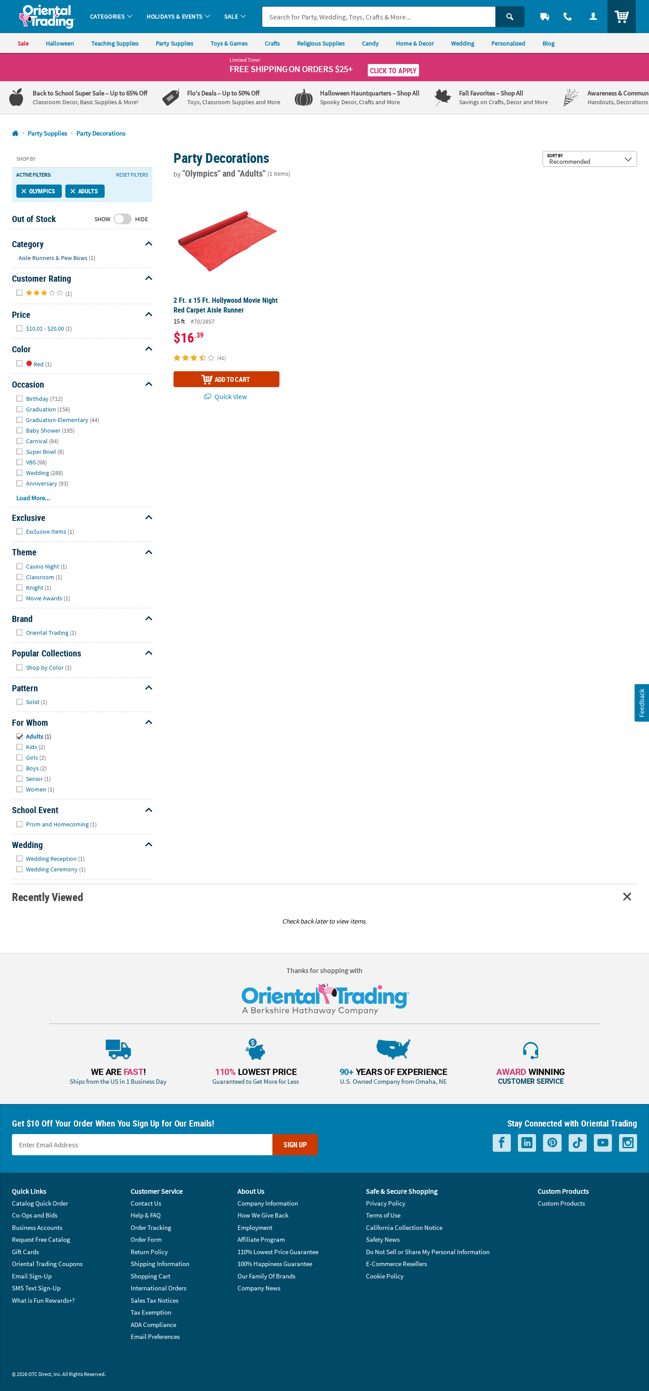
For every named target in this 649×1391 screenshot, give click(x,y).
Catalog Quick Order (40, 1203)
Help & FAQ (146, 1215)
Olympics (42, 191)
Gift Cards (25, 1252)
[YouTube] (603, 1143)
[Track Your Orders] (544, 16)
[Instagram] (628, 1143)
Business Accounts (37, 1227)
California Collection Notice (404, 1227)
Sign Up (295, 1145)
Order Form (146, 1239)
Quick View (230, 396)
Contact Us (146, 1203)
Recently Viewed (47, 897)
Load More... (33, 498)
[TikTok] (578, 1143)
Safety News (383, 1239)
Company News (259, 1288)
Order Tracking (151, 1227)
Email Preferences (155, 1336)
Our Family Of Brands (266, 1276)
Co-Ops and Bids (34, 1215)
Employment (255, 1227)
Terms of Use (383, 1215)
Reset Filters (132, 174)
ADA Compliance (153, 1324)
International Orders (158, 1288)
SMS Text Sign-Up (36, 1288)
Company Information (268, 1203)
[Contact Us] (567, 16)
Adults (88, 191)
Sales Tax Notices (154, 1300)
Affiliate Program (261, 1239)
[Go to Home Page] (15, 133)
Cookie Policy (385, 1276)
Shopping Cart (150, 1276)
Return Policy (149, 1252)
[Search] (509, 16)
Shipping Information (160, 1263)
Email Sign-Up (32, 1276)
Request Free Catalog (41, 1239)
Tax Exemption (151, 1312)
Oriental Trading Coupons (47, 1263)
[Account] (593, 16)
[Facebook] (502, 1143)
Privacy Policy (385, 1203)
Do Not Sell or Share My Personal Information (428, 1252)
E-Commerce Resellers (396, 1263)
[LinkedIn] (527, 1143)
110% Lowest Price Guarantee (278, 1252)
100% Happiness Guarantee (275, 1263)
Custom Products (561, 1203)
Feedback (641, 702)
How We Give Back (263, 1215)
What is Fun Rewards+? (43, 1300)
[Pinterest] (552, 1143)
